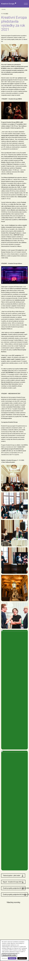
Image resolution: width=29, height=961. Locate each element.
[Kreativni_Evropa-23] (14, 560)
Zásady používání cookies (9, 955)
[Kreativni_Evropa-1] (14, 588)
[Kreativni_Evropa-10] (14, 505)
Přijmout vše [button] (12, 958)
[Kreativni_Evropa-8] (14, 690)
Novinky (3, 9)
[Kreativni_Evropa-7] (14, 615)
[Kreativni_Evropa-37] (14, 810)
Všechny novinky (13, 902)
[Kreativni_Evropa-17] (14, 478)
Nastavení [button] (4, 958)
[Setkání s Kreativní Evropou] (14, 533)
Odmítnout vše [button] (22, 958)
